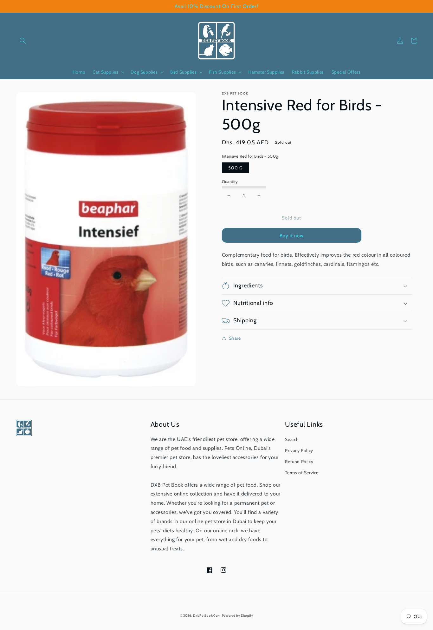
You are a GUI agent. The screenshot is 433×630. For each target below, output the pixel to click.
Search (292, 439)
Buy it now (292, 236)
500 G (235, 168)
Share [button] (235, 338)
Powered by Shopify (237, 616)
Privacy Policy (299, 450)
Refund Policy (299, 461)
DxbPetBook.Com (207, 616)
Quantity (230, 181)
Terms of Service (302, 473)
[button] (23, 41)
